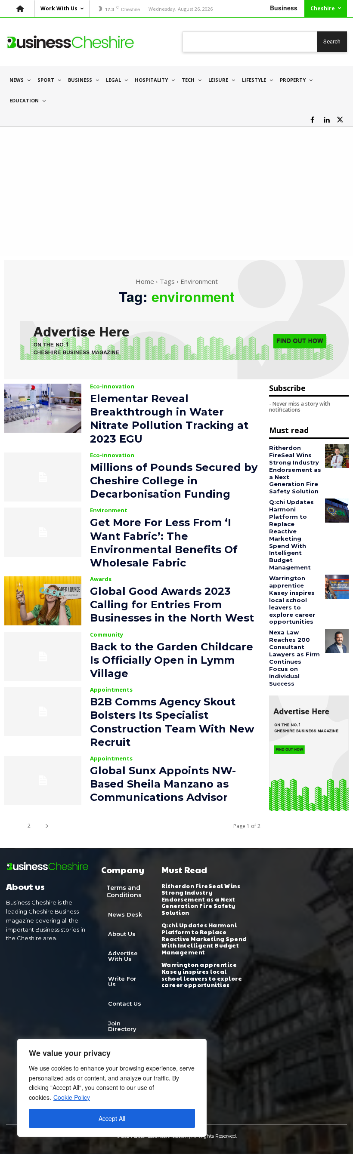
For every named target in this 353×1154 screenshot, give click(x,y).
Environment (108, 510)
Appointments (111, 689)
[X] (340, 120)
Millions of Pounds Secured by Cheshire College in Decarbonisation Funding (173, 480)
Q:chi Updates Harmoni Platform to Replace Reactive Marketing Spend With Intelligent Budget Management (291, 535)
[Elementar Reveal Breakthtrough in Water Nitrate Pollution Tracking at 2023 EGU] (42, 408)
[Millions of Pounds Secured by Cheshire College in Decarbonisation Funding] (42, 477)
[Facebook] (312, 120)
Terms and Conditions (124, 891)
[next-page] (47, 825)
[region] (112, 1088)
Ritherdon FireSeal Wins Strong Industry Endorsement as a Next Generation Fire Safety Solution (295, 469)
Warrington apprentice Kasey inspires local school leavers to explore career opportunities (292, 600)
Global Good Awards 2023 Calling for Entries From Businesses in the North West (172, 604)
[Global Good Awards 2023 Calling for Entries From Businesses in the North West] (42, 600)
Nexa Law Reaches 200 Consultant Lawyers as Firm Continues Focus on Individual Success (294, 657)
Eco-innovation (112, 386)
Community (106, 634)
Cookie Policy (71, 1097)
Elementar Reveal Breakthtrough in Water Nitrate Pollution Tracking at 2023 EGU (169, 418)
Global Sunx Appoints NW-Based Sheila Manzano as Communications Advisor (163, 783)
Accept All (112, 1118)
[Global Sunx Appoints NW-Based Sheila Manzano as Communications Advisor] (42, 780)
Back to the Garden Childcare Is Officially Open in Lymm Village (171, 660)
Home (145, 281)
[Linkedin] (326, 120)
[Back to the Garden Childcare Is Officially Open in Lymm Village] (42, 656)
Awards (100, 579)
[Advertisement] (176, 191)
